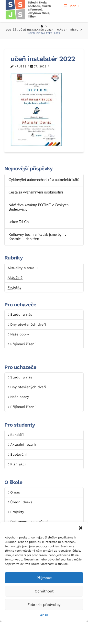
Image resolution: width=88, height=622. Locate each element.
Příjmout (44, 578)
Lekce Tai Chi (19, 222)
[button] (80, 527)
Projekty (14, 287)
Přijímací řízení (22, 344)
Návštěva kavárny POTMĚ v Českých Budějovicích (38, 207)
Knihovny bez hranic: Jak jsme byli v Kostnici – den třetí (37, 237)
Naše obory (19, 334)
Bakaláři (17, 435)
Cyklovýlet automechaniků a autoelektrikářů (44, 180)
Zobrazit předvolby (44, 604)
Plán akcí (18, 464)
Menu (74, 6)
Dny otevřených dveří (28, 324)
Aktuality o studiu (23, 268)
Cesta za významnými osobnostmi (36, 192)
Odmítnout (44, 591)
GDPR (44, 615)
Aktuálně (15, 277)
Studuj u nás (21, 314)
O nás (15, 492)
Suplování (18, 454)
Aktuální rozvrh (23, 444)
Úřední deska (21, 502)
